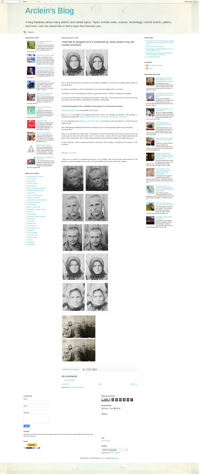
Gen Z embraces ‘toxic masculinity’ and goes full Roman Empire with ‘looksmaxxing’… (163, 171)
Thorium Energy (32, 237)
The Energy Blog (32, 233)
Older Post (133, 384)
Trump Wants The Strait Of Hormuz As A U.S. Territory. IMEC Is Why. (160, 49)
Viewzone (30, 240)
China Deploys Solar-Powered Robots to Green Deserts (164, 124)
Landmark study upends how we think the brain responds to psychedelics (159, 53)
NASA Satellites (32, 214)
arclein (150, 68)
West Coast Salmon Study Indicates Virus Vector (44, 94)
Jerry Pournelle (32, 204)
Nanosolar (30, 211)
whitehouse (30, 244)
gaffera (103, 458)
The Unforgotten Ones (155, 65)
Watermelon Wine (42, 121)
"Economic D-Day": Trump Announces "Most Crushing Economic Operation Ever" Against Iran (160, 42)
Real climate (31, 221)
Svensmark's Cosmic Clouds (45, 55)
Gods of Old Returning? (43, 133)
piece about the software (91, 121)
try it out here (71, 153)
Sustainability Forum (33, 228)
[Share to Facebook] (94, 369)
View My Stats (105, 441)
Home (100, 384)
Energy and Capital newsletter (36, 188)
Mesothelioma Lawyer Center (36, 209)
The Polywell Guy (32, 235)
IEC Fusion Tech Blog (33, 202)
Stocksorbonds (31, 226)
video (70, 115)
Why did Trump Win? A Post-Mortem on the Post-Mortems (45, 68)
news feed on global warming (36, 216)
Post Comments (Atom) (77, 387)
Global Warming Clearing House (37, 200)
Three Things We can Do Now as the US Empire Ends (164, 204)
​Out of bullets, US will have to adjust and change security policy (165, 95)
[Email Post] (83, 369)
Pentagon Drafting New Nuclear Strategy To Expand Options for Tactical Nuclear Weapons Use (164, 156)
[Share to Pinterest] (96, 369)
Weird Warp (30, 242)
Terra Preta (30, 230)
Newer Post (65, 384)
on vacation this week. (153, 57)
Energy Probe (31, 193)
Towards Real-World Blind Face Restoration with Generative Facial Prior (104, 117)
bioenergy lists (31, 181)
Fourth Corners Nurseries (35, 195)
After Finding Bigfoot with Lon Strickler (44, 42)
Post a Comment (69, 380)
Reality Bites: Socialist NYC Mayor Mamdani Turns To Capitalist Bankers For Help (164, 79)
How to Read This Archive (35, 176)
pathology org (31, 218)
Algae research (32, 179)
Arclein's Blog (49, 10)
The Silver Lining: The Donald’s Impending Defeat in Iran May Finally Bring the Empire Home (164, 188)
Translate (117, 453)
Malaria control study (33, 207)
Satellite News (31, 223)
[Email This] (87, 369)
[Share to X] (91, 369)
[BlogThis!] (89, 369)
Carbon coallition (32, 183)
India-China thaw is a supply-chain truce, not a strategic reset (165, 139)
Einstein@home (32, 186)
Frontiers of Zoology (33, 197)
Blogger (116, 458)
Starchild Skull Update (43, 145)
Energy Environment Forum (35, 190)
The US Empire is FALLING (154, 46)
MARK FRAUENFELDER (69, 110)
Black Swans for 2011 (43, 81)
